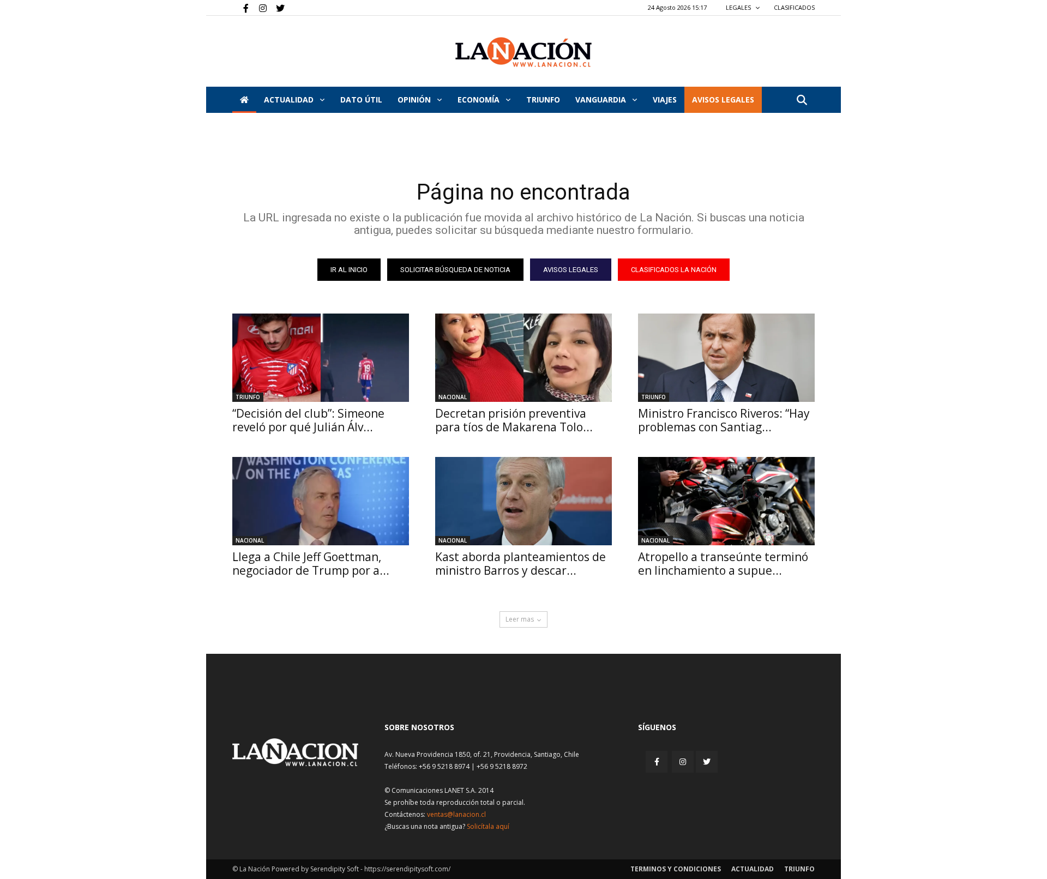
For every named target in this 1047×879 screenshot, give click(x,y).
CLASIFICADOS (794, 7)
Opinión (415, 99)
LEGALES (739, 7)
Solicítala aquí (488, 826)
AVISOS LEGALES (723, 99)
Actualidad (290, 99)
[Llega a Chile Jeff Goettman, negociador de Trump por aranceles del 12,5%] (320, 501)
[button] (802, 100)
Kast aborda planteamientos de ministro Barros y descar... (520, 563)
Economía (480, 99)
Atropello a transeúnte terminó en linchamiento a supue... (723, 563)
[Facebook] (240, 7)
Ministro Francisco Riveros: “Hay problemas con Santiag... (724, 420)
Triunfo (543, 99)
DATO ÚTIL (361, 99)
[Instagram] (258, 7)
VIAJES (665, 99)
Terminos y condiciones (675, 869)
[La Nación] (523, 52)
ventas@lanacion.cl (456, 814)
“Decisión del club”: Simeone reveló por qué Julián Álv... (308, 420)
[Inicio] (244, 100)
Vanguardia (601, 99)
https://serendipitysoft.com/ (407, 869)
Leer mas (520, 619)
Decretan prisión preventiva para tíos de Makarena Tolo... (514, 420)
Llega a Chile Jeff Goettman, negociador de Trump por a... (310, 563)
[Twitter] (276, 7)
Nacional (452, 397)
